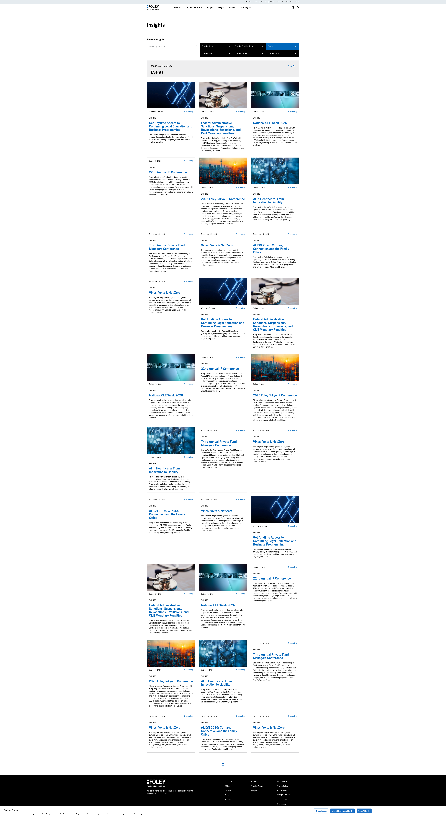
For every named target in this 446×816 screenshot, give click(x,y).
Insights (221, 7)
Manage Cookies (321, 811)
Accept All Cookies (364, 811)
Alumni (256, 2)
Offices (272, 2)
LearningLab (245, 7)
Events (232, 7)
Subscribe (248, 2)
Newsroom (264, 2)
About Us (289, 2)
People (210, 7)
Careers (297, 2)
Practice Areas (193, 7)
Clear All (291, 66)
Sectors (177, 7)
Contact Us (280, 2)
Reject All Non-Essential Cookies (342, 811)
